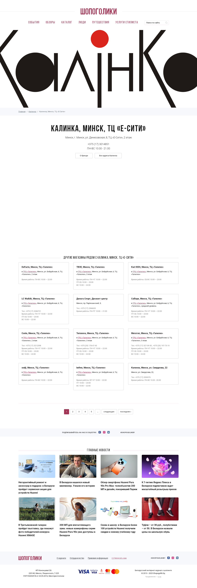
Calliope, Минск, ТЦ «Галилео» (146, 298)
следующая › (109, 412)
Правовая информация (98, 558)
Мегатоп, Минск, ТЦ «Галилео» (147, 333)
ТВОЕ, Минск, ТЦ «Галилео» (90, 267)
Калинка (32, 111)
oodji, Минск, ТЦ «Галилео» (35, 367)
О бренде (84, 156)
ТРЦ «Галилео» (29, 271)
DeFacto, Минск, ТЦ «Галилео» (37, 267)
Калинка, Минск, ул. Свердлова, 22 (149, 367)
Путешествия (100, 22)
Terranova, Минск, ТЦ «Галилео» (92, 333)
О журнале (61, 558)
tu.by (159, 577)
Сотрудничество (77, 558)
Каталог (66, 22)
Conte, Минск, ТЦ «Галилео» (36, 333)
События (33, 22)
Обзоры (50, 22)
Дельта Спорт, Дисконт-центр (91, 298)
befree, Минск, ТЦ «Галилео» (91, 367)
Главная (22, 111)
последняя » (125, 412)
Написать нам (120, 558)
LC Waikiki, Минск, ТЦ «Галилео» (38, 298)
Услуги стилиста (127, 22)
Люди (82, 22)
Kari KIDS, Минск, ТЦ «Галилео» (147, 267)
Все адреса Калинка (108, 156)
